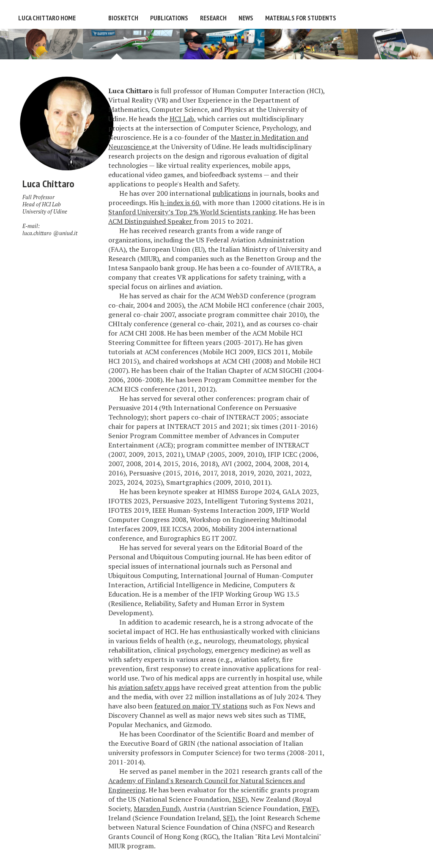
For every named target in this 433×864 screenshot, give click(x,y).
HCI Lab (51, 204)
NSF (239, 799)
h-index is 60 (179, 202)
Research (213, 18)
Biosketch (123, 18)
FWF (309, 808)
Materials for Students (300, 18)
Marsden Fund (156, 808)
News (245, 18)
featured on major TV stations (200, 706)
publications (231, 193)
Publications (169, 18)
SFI (228, 817)
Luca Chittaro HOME (47, 18)
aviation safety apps (149, 687)
